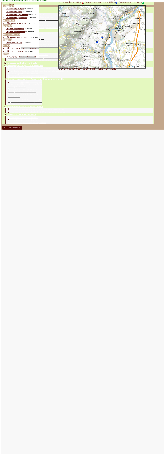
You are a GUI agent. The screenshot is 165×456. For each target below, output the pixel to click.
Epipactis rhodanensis (15, 32)
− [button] (62, 12)
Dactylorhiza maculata (16, 23)
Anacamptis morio (14, 12)
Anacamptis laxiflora (15, 9)
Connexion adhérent (12, 128)
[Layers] (141, 9)
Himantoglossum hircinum (17, 37)
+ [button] (62, 8)
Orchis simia (11, 57)
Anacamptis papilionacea (17, 15)
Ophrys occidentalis (14, 51)
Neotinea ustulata (14, 43)
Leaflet (131, 67)
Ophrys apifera (13, 48)
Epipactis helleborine (15, 29)
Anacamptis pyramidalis (16, 18)
